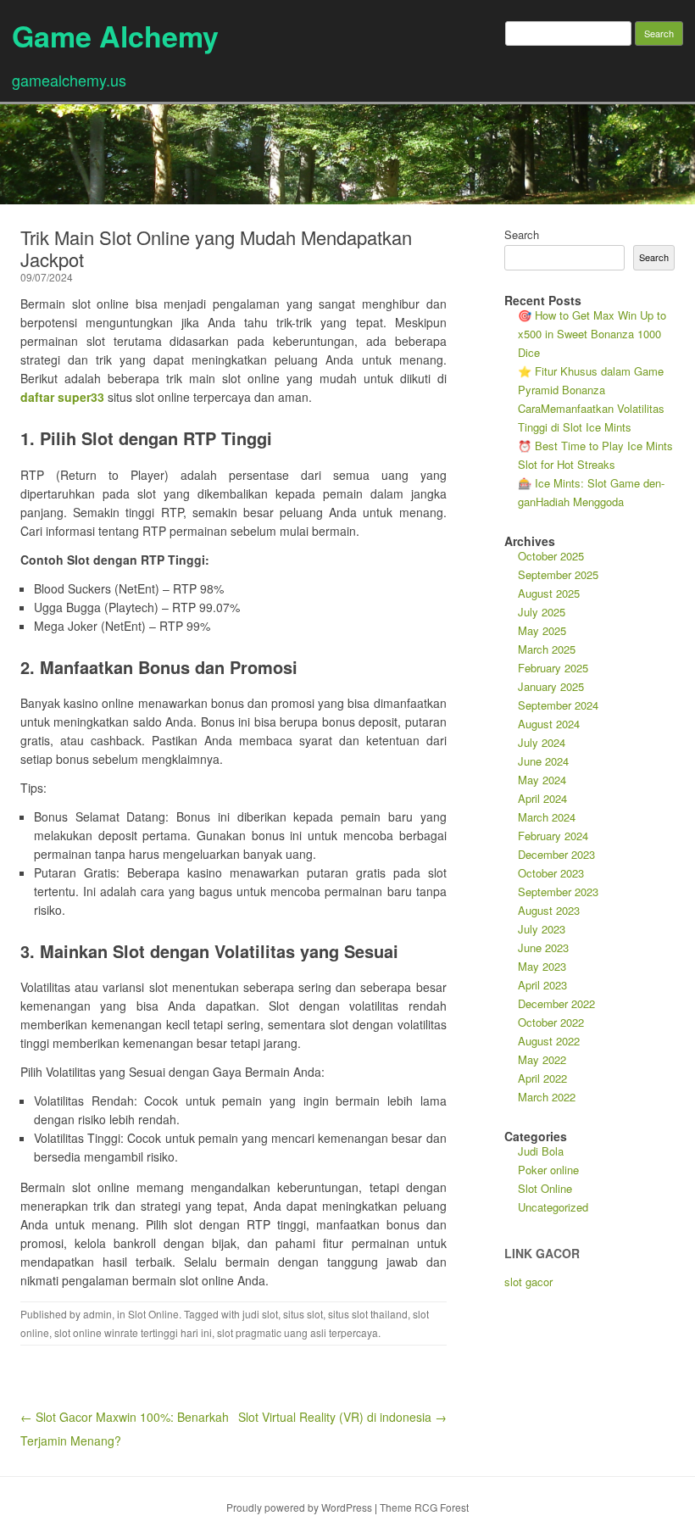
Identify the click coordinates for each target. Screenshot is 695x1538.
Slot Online (153, 1314)
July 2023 (541, 929)
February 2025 (553, 668)
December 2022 (556, 1003)
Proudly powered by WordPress (299, 1507)
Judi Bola (541, 1151)
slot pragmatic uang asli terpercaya (297, 1332)
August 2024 (549, 724)
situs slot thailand (368, 1314)
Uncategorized (553, 1207)
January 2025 (551, 686)
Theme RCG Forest (424, 1507)
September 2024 (558, 705)
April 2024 (542, 798)
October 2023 (551, 873)
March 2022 (546, 1097)
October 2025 (551, 556)
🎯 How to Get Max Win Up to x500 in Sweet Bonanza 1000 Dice (592, 333)
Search (521, 234)
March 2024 (546, 817)
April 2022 (542, 1078)
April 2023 (542, 985)
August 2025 (549, 593)
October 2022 (551, 1022)
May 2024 (542, 780)
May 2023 (542, 966)
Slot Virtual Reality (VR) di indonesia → (342, 1416)
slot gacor (528, 1281)
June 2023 (543, 947)
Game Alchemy (115, 35)
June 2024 (543, 761)
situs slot (303, 1314)
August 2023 (549, 910)
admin (97, 1314)
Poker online (548, 1170)
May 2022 (542, 1059)
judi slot (260, 1314)
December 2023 (556, 854)
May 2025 (542, 630)
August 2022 (549, 1041)
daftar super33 (62, 396)
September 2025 (558, 574)
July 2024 (541, 742)
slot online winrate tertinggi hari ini (133, 1332)
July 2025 (541, 612)
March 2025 (546, 649)
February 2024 (553, 836)
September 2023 (558, 891)
